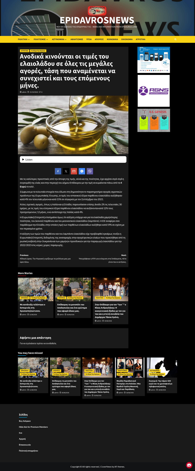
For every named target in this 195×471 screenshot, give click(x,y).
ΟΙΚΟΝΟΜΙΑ (127, 39)
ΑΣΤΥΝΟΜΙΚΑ (58, 39)
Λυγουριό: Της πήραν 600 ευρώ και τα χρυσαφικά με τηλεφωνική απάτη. (160, 384)
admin (24, 92)
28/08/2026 (130, 393)
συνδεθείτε (51, 343)
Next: (102, 258)
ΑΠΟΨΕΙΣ (99, 39)
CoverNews (106, 466)
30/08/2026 (70, 315)
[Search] (175, 39)
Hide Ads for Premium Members (33, 427)
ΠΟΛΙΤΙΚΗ (22, 39)
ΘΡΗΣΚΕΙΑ (24, 298)
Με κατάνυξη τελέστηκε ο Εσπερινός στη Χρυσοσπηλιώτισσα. (32, 308)
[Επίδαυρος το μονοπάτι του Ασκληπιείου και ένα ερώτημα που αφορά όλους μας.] (73, 289)
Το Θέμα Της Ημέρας (38, 51)
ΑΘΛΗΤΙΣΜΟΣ (77, 39)
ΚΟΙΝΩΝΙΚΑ (112, 39)
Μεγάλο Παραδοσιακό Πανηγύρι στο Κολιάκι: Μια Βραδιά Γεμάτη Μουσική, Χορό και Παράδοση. (128, 385)
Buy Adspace (25, 421)
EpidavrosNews (97, 20)
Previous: (45, 258)
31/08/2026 (33, 315)
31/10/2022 (34, 92)
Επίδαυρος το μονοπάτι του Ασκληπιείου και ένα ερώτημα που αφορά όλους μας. (72, 308)
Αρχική (22, 439)
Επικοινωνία (25, 445)
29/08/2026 (108, 321)
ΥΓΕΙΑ (89, 39)
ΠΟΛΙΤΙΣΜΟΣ (40, 39)
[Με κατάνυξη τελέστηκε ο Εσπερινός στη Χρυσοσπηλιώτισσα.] (35, 289)
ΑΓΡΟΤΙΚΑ (140, 39)
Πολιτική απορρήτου (28, 450)
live (20, 433)
